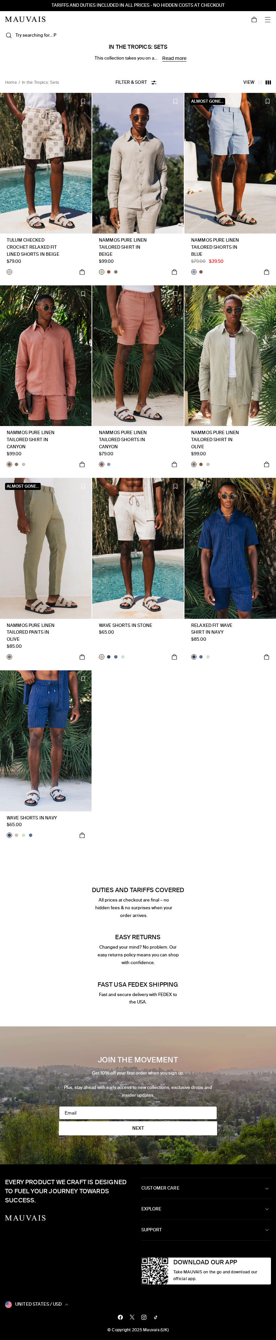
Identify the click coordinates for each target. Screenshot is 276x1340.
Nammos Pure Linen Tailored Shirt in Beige (123, 247)
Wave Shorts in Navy (32, 817)
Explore (151, 1208)
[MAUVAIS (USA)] (25, 19)
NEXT (138, 1128)
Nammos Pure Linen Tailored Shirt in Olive (215, 439)
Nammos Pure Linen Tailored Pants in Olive (31, 632)
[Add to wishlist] (83, 101)
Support (151, 1229)
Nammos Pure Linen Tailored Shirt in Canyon (31, 439)
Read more (174, 58)
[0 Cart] (254, 19)
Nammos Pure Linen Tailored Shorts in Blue (215, 247)
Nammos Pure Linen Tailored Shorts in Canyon (123, 439)
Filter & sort (131, 82)
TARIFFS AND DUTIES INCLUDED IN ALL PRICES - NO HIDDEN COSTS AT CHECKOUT (138, 5)
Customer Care (160, 1188)
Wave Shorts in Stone (125, 625)
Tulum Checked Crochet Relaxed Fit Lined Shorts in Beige (33, 247)
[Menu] (267, 19)
